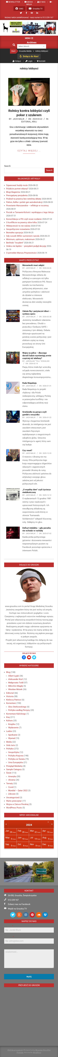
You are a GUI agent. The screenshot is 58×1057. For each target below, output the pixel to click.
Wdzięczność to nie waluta (18, 226)
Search (7, 166)
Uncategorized (12, 797)
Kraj (34, 121)
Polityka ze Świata (16, 759)
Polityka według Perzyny (19, 710)
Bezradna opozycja (14, 232)
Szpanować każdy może (17, 185)
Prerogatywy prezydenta (17, 195)
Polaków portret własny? (17, 188)
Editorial (26, 121)
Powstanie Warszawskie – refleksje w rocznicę (27, 205)
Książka (11, 724)
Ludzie (9, 731)
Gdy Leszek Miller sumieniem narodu (22, 236)
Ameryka (12, 776)
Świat (8, 773)
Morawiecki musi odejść (33, 265)
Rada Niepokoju (29, 383)
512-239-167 (13, 900)
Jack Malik (18, 119)
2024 (29, 824)
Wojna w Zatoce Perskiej (17, 804)
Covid (10, 787)
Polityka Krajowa (15, 755)
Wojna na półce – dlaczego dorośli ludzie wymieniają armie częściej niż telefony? (36, 356)
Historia (9, 696)
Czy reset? (27, 450)
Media (9, 742)
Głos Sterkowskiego (17, 707)
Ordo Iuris (10, 745)
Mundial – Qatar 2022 (18, 790)
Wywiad (11, 738)
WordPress (37, 1052)
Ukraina (11, 780)
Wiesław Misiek (15, 689)
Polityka (9, 748)
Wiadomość (8, 948)
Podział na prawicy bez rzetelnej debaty (23, 199)
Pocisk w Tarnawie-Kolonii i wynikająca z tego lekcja (30, 212)
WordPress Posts (14, 807)
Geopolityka (13, 752)
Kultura (9, 720)
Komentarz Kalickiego (16, 714)
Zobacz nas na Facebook (19, 904)
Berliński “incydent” (14, 242)
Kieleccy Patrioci (13, 700)
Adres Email (9, 937)
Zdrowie (12, 794)
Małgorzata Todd (15, 682)
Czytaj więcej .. (29, 151)
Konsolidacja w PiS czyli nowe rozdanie (24, 219)
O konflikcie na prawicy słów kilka (21, 222)
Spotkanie (12, 735)
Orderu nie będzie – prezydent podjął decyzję (26, 246)
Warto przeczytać (14, 801)
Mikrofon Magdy (15, 686)
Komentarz (11, 703)
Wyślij (29, 977)
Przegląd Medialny (14, 766)
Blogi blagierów (13, 192)
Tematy (9, 783)
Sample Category (14, 769)
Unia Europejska (15, 762)
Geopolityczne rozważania (18, 229)
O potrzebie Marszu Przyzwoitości (21, 253)
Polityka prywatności (15, 1050)
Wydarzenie (13, 727)
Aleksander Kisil (15, 679)
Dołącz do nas (29, 653)
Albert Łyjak (13, 676)
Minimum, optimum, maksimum (20, 239)
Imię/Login (8, 926)
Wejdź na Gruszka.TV (17, 908)
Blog (8, 672)
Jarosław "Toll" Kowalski (38, 361)
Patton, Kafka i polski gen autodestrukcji (24, 202)
